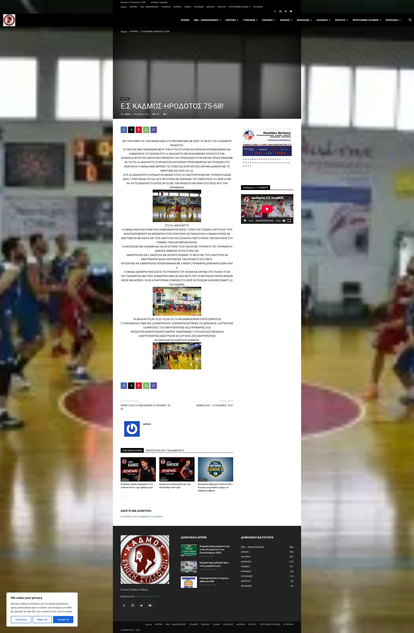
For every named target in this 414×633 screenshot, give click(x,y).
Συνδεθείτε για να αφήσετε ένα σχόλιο (142, 516)
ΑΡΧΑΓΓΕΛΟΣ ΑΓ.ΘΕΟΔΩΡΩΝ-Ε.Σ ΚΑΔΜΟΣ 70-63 (146, 407)
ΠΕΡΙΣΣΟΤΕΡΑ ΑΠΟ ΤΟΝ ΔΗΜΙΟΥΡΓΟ (165, 450)
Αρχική (124, 7)
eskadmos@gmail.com (147, 596)
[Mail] (285, 11)
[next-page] (128, 497)
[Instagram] (280, 11)
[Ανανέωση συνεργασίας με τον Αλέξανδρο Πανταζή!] (177, 469)
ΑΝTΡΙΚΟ (133, 7)
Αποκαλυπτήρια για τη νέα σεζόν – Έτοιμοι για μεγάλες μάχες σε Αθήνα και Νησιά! (215, 487)
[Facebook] (274, 11)
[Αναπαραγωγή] (245, 220)
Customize (21, 619)
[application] (267, 209)
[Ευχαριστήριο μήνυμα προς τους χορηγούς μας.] (189, 566)
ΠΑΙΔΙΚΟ (187, 7)
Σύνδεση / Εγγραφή (159, 2)
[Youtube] (291, 11)
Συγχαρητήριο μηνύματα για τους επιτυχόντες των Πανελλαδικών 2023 (214, 549)
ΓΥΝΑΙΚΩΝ (166, 7)
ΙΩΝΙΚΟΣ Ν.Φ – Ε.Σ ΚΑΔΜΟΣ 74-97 (214, 405)
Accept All (63, 619)
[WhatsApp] (146, 130)
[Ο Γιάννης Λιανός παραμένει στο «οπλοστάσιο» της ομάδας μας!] (138, 469)
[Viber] (153, 130)
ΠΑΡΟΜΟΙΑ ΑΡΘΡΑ (132, 450)
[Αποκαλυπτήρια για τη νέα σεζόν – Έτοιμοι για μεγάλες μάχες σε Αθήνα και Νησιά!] (215, 469)
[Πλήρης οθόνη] (289, 220)
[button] (410, 20)
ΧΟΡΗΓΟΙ (222, 7)
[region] (42, 610)
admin (128, 114)
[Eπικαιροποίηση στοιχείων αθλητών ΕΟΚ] (189, 582)
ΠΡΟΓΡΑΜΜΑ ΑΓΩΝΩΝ (238, 7)
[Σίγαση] (284, 220)
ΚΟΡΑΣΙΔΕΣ (199, 7)
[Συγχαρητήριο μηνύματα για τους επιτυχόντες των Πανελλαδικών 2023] (189, 550)
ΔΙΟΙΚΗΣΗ (211, 7)
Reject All (42, 619)
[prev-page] (123, 497)
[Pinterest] (139, 130)
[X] (131, 130)
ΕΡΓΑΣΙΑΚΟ (258, 7)
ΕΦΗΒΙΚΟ (177, 7)
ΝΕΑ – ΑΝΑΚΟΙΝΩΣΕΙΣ (149, 7)
